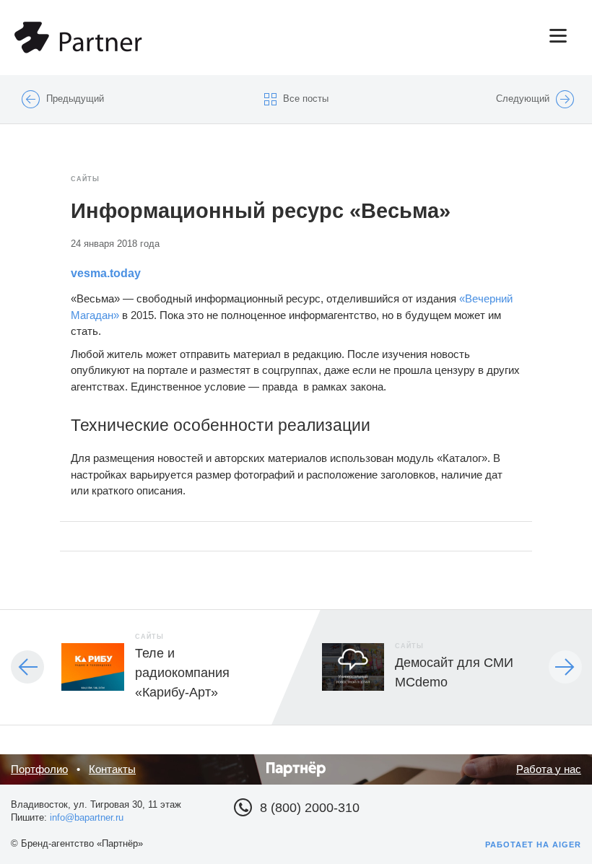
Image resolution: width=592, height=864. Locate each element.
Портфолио (39, 769)
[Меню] (398, 36)
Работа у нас (548, 769)
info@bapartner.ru (86, 817)
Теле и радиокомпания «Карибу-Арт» (182, 672)
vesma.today (106, 273)
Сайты (85, 179)
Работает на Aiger (533, 844)
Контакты (112, 769)
